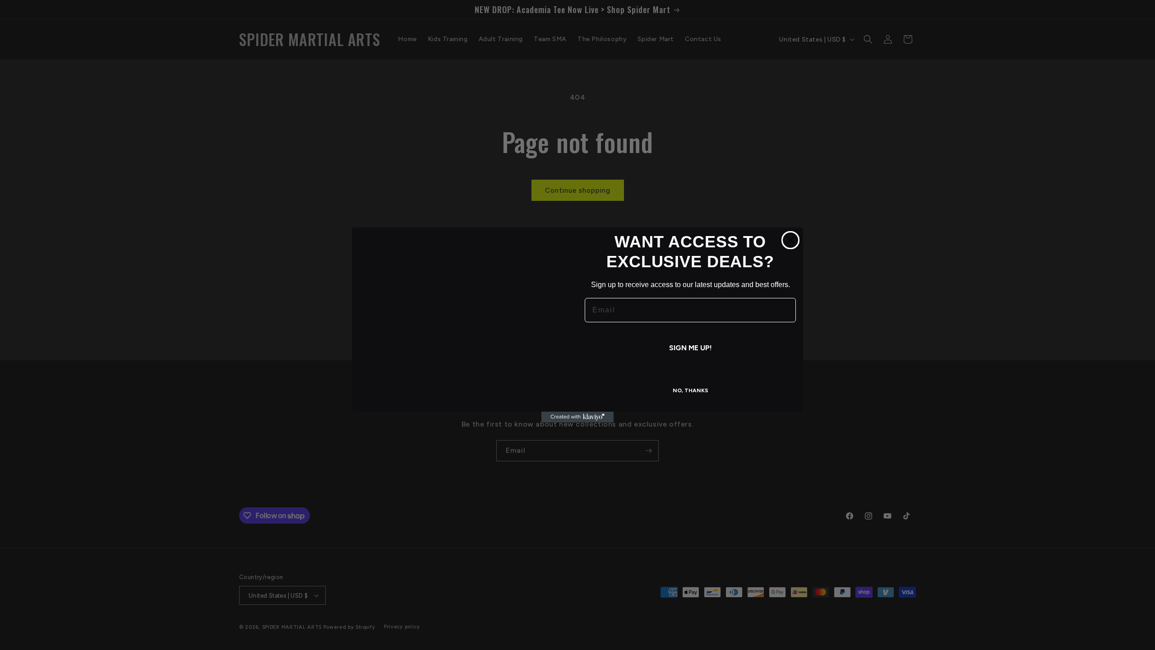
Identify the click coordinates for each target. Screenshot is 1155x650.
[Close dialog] (790, 240)
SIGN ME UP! (690, 348)
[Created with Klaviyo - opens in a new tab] (577, 417)
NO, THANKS (690, 390)
